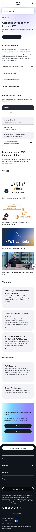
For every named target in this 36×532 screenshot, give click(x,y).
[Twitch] (15, 508)
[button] (10, 11)
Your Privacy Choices (8, 521)
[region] (18, 125)
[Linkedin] (9, 508)
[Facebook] (6, 508)
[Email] (23, 508)
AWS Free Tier (6, 17)
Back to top (17, 513)
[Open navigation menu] (2, 3)
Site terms (11, 518)
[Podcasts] (20, 508)
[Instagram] (12, 508)
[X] (3, 508)
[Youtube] (17, 508)
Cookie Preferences (7, 523)
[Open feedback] (34, 266)
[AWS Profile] (33, 3)
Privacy (4, 518)
